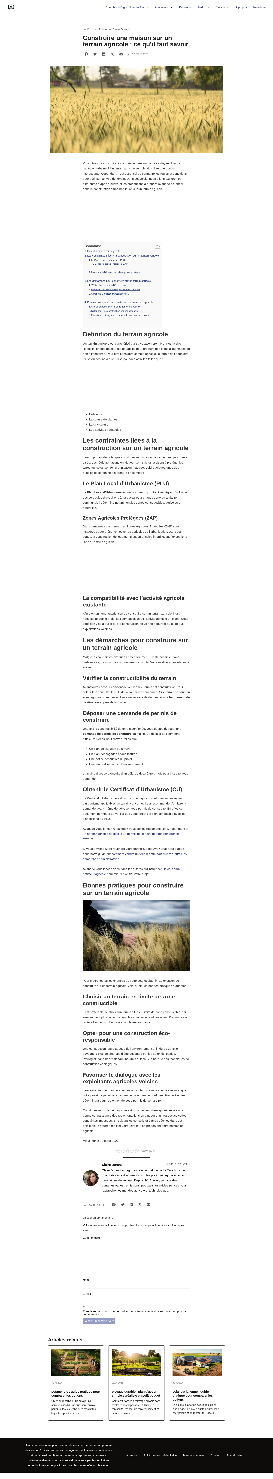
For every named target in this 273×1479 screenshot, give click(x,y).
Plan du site (234, 1455)
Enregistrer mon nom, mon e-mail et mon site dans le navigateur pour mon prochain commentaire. (135, 1313)
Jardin (201, 7)
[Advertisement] (136, 218)
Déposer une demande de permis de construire (115, 289)
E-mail (88, 1293)
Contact (216, 1455)
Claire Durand (121, 29)
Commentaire (92, 1237)
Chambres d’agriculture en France (127, 7)
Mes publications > (178, 1164)
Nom (87, 1279)
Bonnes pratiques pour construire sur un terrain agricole (120, 302)
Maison (220, 7)
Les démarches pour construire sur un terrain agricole (119, 280)
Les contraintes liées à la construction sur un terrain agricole (123, 255)
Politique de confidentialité (160, 1455)
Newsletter (260, 7)
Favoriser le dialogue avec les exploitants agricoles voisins (121, 315)
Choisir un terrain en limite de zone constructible (115, 306)
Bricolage (185, 7)
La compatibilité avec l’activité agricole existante (115, 272)
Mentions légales (193, 1455)
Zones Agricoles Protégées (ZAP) (111, 264)
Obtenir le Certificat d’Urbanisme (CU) (110, 293)
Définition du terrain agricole (103, 251)
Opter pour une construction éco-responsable (114, 311)
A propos (241, 7)
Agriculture (161, 7)
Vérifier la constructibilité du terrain (108, 285)
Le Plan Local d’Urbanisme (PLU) (108, 260)
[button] (86, 54)
